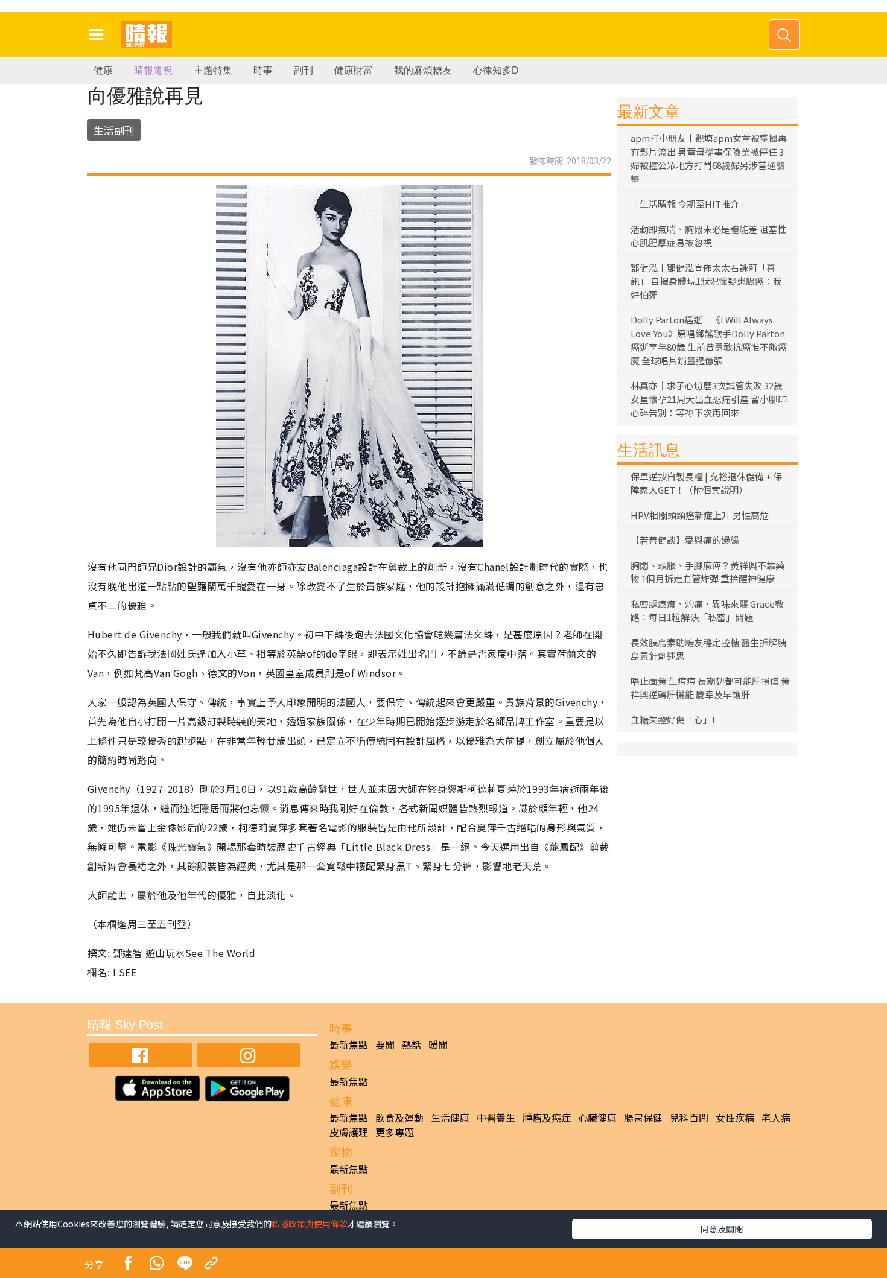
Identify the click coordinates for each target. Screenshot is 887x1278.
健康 (103, 70)
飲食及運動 (399, 1117)
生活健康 (450, 1117)
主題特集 (213, 70)
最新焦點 (348, 1044)
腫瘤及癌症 (547, 1117)
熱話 (411, 1044)
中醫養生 (496, 1117)
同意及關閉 (722, 1228)
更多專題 (394, 1132)
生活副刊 (114, 130)
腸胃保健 (643, 1117)
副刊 (303, 70)
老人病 (775, 1117)
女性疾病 (735, 1117)
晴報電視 (153, 70)
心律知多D (496, 70)
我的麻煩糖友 (423, 70)
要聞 (385, 1044)
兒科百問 (689, 1117)
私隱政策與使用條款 (310, 1224)
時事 (263, 70)
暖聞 (438, 1044)
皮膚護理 (348, 1132)
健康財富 (353, 70)
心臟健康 (597, 1117)
